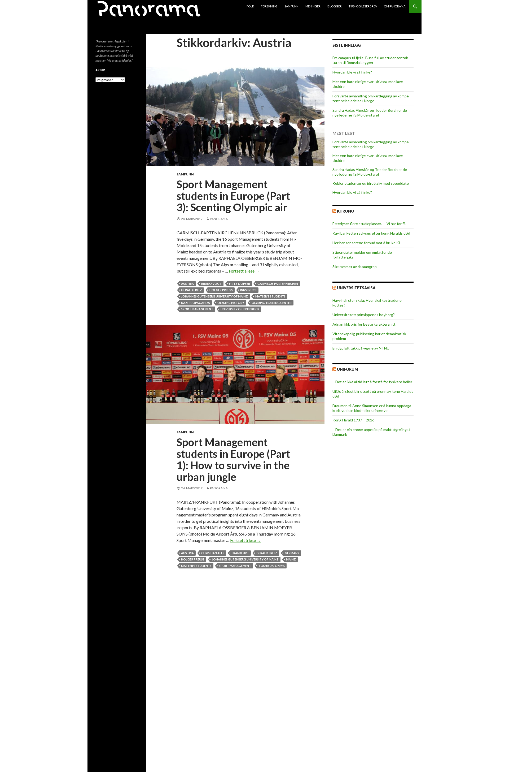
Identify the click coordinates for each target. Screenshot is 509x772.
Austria (187, 283)
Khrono (345, 211)
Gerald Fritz (191, 290)
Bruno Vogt (211, 283)
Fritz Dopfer (239, 283)
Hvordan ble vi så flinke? (352, 72)
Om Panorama (394, 6)
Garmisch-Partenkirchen (277, 283)
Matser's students (270, 296)
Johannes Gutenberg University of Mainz (214, 296)
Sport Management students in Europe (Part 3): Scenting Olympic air (233, 196)
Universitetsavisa (356, 288)
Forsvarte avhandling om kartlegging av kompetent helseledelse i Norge (371, 98)
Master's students (196, 565)
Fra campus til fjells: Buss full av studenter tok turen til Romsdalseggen (370, 60)
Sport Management (197, 309)
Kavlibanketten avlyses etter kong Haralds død (371, 233)
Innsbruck (248, 290)
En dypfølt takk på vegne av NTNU (360, 348)
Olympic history (230, 302)
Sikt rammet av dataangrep (354, 266)
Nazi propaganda (195, 302)
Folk (250, 6)
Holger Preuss (221, 290)
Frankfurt (240, 553)
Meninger (313, 6)
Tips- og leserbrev (363, 6)
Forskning (269, 6)
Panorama (219, 219)
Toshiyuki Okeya (271, 565)
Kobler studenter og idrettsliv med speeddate (370, 183)
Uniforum (347, 369)
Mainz (291, 559)
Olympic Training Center (272, 302)
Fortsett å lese (244, 270)
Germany (292, 553)
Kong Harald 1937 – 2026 (353, 420)
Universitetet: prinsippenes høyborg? (363, 314)
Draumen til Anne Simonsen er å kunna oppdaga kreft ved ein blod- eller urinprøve (371, 408)
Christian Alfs (212, 553)
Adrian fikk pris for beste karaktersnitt (364, 324)
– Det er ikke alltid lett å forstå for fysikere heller (372, 381)
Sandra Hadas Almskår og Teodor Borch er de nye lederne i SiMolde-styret (369, 112)
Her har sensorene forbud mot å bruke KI (366, 242)
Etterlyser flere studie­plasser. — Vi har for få (369, 223)
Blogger (334, 6)
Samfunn (291, 6)
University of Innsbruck (240, 309)
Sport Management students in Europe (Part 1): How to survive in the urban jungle (233, 459)
